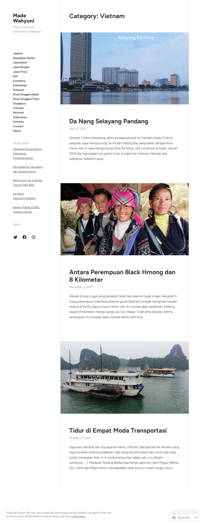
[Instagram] (33, 237)
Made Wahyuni (23, 18)
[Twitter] (15, 237)
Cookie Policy (78, 516)
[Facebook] (24, 237)
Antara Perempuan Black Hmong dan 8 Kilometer (122, 275)
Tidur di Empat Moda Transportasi (118, 430)
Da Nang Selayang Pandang (108, 121)
